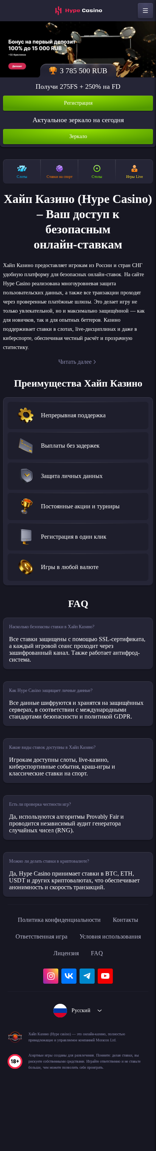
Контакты (41, 964)
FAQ (78, 997)
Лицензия (120, 980)
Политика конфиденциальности (78, 947)
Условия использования (57, 980)
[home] (78, 10)
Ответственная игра (99, 964)
